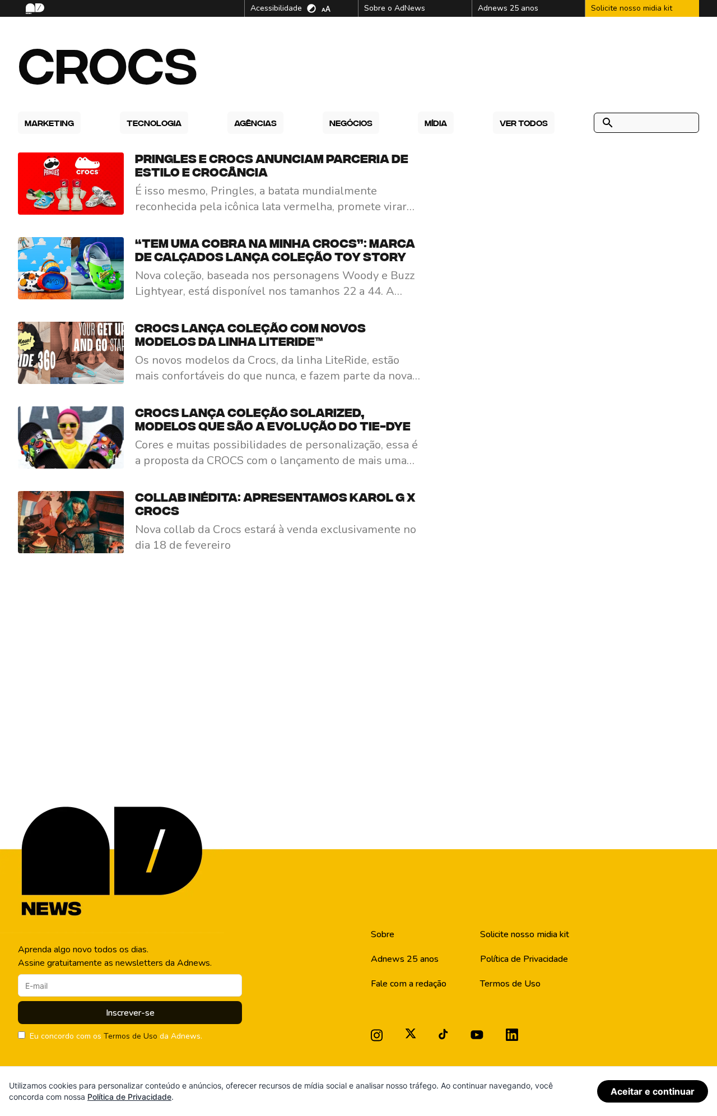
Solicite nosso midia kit (524, 934)
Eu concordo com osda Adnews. (116, 1036)
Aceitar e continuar (653, 1091)
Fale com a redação (408, 984)
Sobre (382, 934)
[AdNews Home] (34, 8)
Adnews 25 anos (405, 959)
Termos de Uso (130, 1036)
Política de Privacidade (524, 959)
